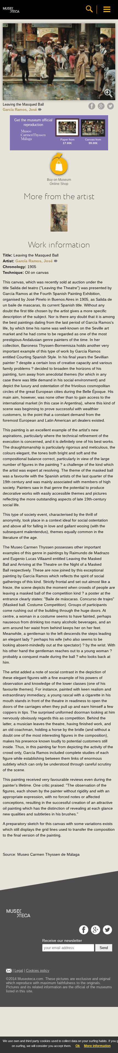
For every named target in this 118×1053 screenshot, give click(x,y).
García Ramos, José (20, 110)
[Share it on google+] (102, 108)
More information (97, 1046)
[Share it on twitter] (111, 108)
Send (104, 948)
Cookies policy (37, 970)
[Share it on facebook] (92, 108)
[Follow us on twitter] (106, 933)
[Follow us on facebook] (83, 933)
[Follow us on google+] (94, 933)
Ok (77, 1046)
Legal (19, 970)
